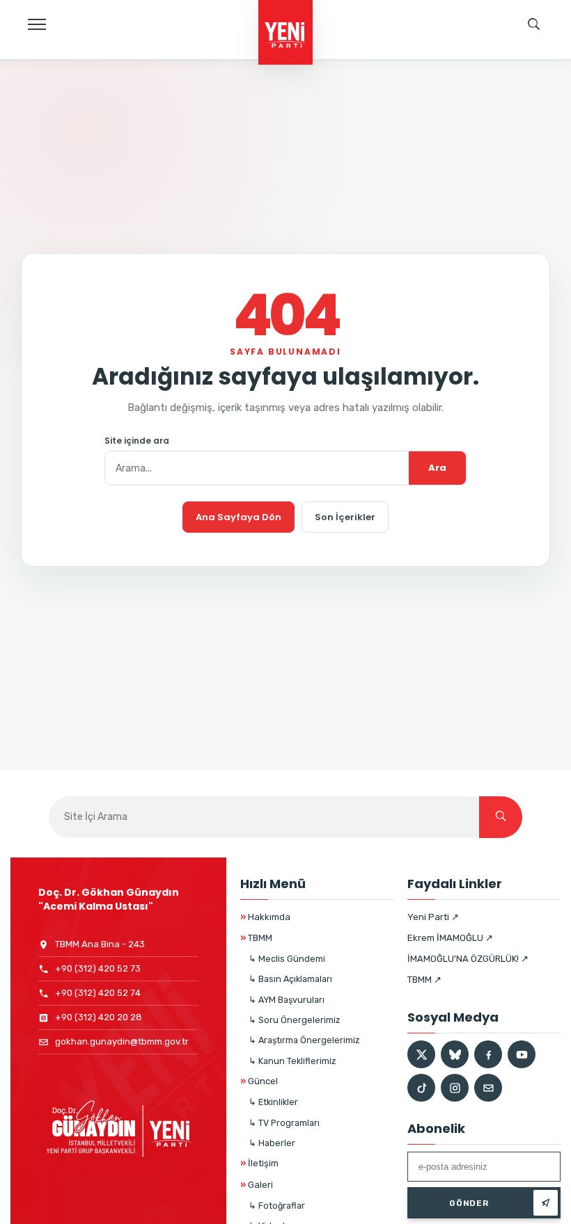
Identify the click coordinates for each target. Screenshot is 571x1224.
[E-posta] (488, 1088)
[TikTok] (421, 1088)
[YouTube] (521, 1054)
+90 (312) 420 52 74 (98, 993)
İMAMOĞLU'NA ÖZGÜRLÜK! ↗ (468, 958)
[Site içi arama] (534, 24)
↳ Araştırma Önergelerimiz (304, 1040)
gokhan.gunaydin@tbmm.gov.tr (122, 1041)
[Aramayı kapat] (546, 73)
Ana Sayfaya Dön (238, 517)
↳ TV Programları (284, 1123)
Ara (437, 467)
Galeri (256, 1184)
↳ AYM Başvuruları (286, 999)
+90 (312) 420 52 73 (98, 968)
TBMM (256, 938)
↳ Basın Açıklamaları (290, 979)
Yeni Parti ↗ (433, 917)
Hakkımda (265, 917)
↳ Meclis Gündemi (287, 958)
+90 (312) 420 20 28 (98, 1017)
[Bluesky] (455, 1054)
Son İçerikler (345, 517)
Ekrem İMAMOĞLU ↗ (450, 938)
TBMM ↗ (424, 979)
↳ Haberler (272, 1143)
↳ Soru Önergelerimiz (294, 1020)
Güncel (259, 1081)
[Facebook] (488, 1054)
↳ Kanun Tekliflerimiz (292, 1061)
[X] (421, 1054)
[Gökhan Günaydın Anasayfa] (285, 33)
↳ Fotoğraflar (277, 1205)
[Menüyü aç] (37, 24)
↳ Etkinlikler (273, 1102)
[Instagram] (455, 1088)
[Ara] (500, 817)
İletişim (259, 1163)
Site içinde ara (136, 441)
